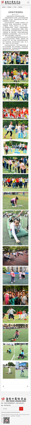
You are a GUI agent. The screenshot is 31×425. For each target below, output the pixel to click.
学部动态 (20, 7)
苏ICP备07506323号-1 (6, 416)
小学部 (14, 7)
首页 (4, 7)
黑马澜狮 (18, 416)
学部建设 (9, 7)
